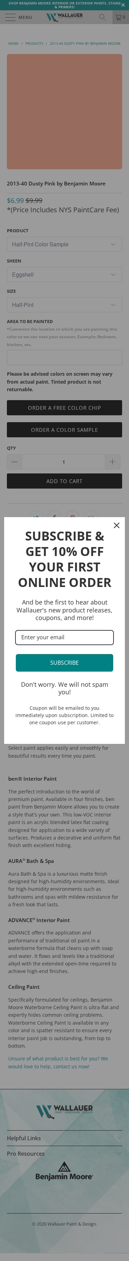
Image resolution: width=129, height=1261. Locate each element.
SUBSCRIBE (64, 662)
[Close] (116, 525)
